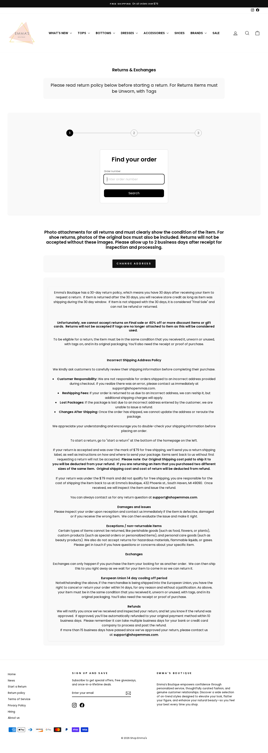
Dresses (128, 33)
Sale (216, 33)
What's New (59, 33)
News (11, 680)
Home (12, 674)
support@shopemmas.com (175, 497)
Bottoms (104, 33)
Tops (82, 33)
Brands (197, 33)
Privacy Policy (17, 705)
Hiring (11, 712)
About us (14, 718)
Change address (134, 263)
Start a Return (17, 687)
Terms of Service (19, 699)
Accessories (155, 33)
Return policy (16, 693)
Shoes (179, 33)
